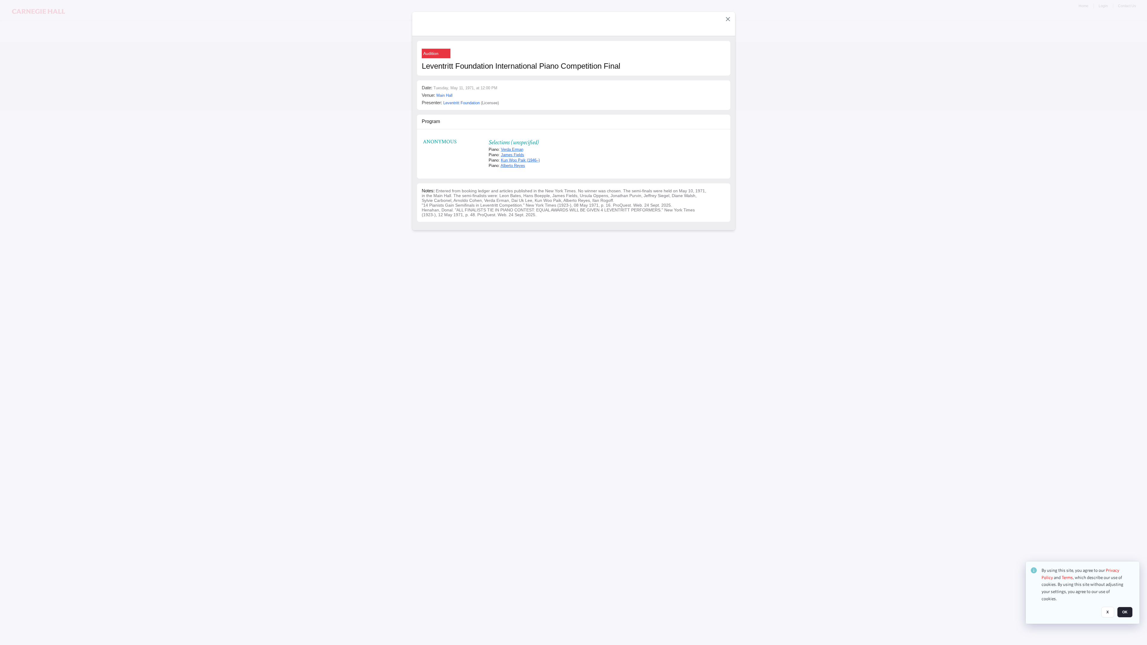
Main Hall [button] (444, 95)
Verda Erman (512, 149)
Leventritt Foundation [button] (461, 103)
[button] (728, 19)
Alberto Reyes (513, 165)
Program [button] (431, 121)
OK (1125, 612)
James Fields (512, 155)
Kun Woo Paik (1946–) (520, 160)
